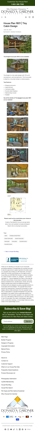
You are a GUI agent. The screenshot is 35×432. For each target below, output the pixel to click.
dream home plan (9, 238)
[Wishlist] (29, 17)
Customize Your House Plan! (17, 2)
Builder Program (6, 340)
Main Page (4, 337)
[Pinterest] (23, 429)
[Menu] (2, 17)
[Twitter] (17, 429)
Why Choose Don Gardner (9, 394)
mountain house (8, 244)
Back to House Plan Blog (12, 251)
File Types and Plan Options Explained (12, 391)
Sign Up (28, 321)
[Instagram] (8, 429)
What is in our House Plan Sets (10, 367)
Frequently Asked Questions (9, 370)
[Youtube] (11, 429)
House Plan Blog (6, 385)
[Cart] (33, 17)
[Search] (5, 17)
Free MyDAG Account (16, 222)
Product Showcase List (8, 373)
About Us (4, 358)
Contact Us (4, 361)
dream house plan (19, 238)
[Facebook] (5, 429)
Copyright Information (8, 346)
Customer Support (6, 364)
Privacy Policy (5, 352)
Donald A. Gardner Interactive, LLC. (14, 425)
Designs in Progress (7, 343)
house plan (14, 241)
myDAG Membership (7, 382)
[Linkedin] (20, 429)
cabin (6, 235)
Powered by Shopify (27, 425)
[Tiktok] (14, 429)
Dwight (20, 98)
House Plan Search (7, 388)
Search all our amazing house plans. (17, 226)
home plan (7, 241)
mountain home (23, 241)
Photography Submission (9, 378)
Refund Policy (5, 349)
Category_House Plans (15, 235)
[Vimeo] (25, 429)
